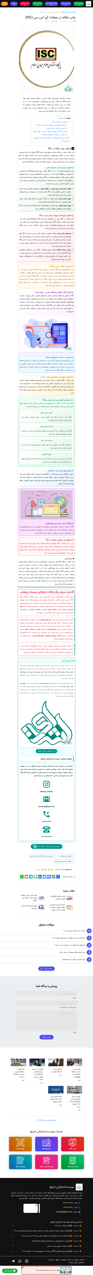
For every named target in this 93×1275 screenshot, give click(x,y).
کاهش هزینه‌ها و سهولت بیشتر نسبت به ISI (51, 125)
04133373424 (67, 1203)
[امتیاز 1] (51, 869)
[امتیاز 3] (46, 869)
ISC (63, 12)
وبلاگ (74, 12)
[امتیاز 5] (40, 869)
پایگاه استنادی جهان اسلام (63, 861)
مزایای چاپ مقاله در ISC (60, 122)
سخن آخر (65, 141)
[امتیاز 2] (49, 869)
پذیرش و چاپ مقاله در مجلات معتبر (41, 856)
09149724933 (68, 1207)
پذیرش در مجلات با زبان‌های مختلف (53, 134)
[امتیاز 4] (43, 869)
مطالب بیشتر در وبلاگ (48, 1120)
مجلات (68, 12)
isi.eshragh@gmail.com (64, 1212)
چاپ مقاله (56, 171)
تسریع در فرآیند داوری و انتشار (55, 128)
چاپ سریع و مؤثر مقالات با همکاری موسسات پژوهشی (50, 138)
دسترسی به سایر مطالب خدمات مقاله (48, 846)
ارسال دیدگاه (46, 1037)
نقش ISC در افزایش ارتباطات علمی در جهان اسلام (49, 131)
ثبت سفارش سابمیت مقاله (46, 751)
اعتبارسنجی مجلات (65, 856)
